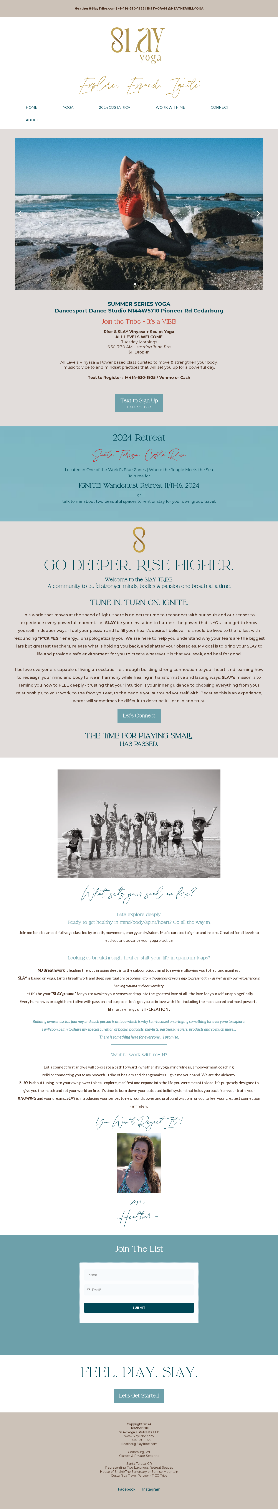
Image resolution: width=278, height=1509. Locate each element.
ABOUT (32, 120)
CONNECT (220, 107)
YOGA (68, 107)
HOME (31, 107)
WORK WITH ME (170, 107)
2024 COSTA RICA (114, 107)
